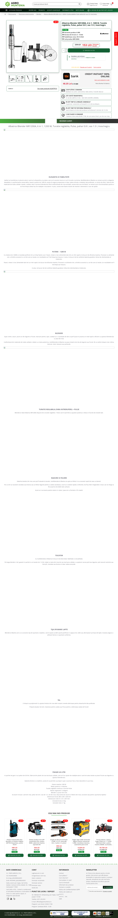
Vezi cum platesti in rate (101, 80)
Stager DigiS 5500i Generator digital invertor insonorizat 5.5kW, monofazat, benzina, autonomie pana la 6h (81, 842)
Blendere (38, 14)
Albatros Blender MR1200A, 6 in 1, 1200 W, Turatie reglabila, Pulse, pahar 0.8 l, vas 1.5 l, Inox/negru (70, 14)
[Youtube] (11, 898)
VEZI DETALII (74, 59)
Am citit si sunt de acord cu (100, 891)
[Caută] (79, 4)
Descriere (51, 121)
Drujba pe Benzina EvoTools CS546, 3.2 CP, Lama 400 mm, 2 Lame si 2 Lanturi (59, 841)
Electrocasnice (12, 14)
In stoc (65, 30)
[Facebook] (8, 898)
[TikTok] (14, 898)
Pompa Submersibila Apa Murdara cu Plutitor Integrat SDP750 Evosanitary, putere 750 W (14, 842)
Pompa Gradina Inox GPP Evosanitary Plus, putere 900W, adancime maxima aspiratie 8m (37, 842)
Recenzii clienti (66, 121)
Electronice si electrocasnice (26, 14)
